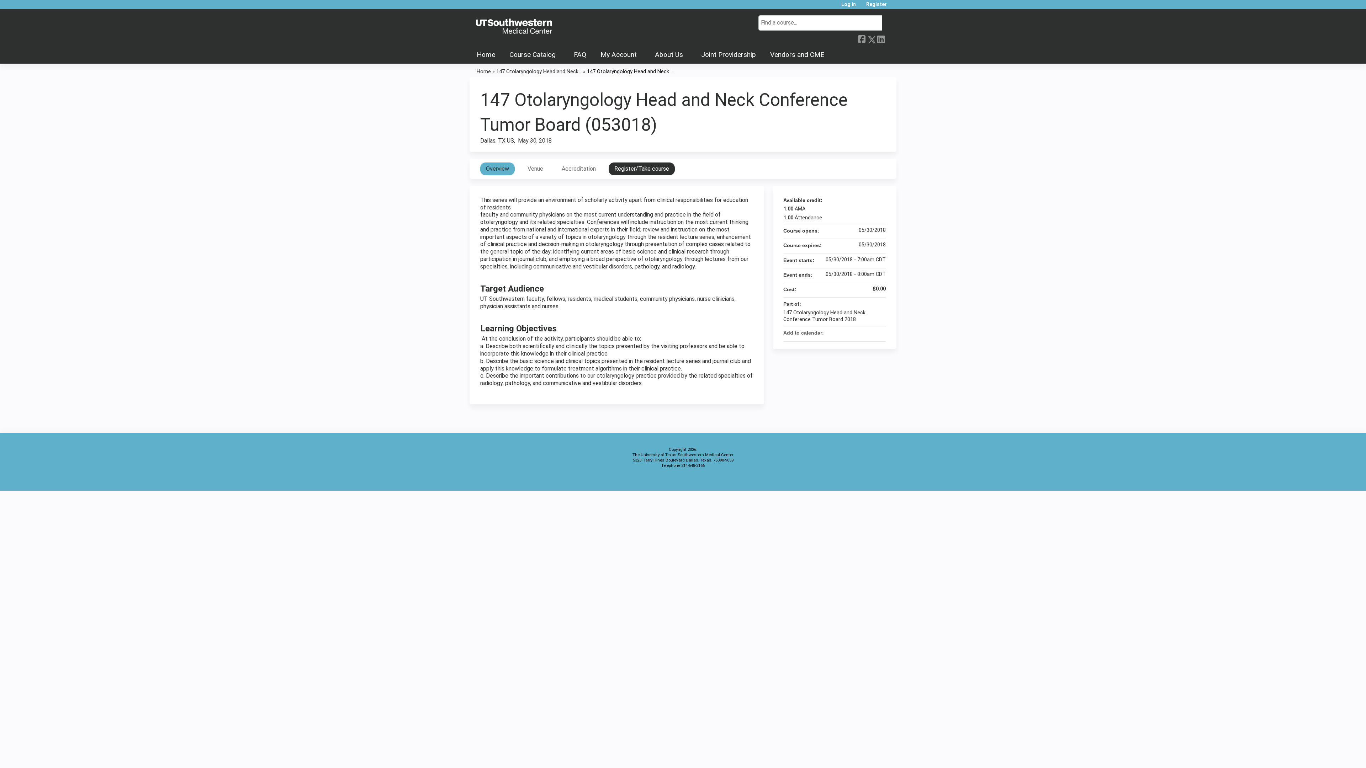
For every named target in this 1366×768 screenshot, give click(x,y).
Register (876, 4)
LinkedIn (880, 38)
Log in (848, 4)
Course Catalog (532, 54)
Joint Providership (728, 54)
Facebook (861, 38)
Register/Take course (641, 168)
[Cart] (894, 7)
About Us (669, 54)
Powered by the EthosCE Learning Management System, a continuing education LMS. (871, 479)
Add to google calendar (852, 332)
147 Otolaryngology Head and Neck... (539, 72)
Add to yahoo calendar (861, 332)
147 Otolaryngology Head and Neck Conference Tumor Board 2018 (824, 316)
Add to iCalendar (870, 332)
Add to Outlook (880, 332)
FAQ (580, 54)
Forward (890, 38)
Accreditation (579, 168)
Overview (497, 168)
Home (486, 54)
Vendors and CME (797, 54)
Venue (535, 168)
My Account (618, 54)
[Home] (514, 26)
